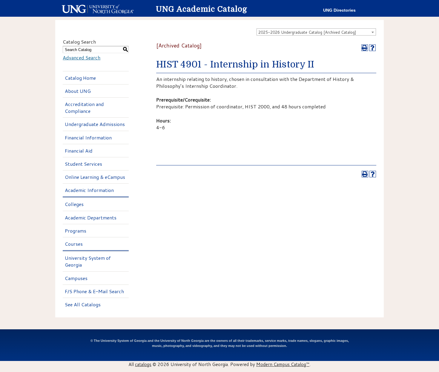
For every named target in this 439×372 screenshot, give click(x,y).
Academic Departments (90, 217)
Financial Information (88, 137)
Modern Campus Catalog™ (282, 364)
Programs (75, 230)
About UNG (78, 90)
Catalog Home (80, 77)
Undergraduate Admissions (95, 124)
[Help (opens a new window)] (372, 47)
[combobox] (316, 32)
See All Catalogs (83, 304)
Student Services (83, 163)
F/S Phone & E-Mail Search (94, 291)
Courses (74, 243)
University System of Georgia (88, 261)
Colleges (74, 204)
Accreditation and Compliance (84, 107)
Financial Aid (79, 150)
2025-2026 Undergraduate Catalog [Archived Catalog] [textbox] (307, 32)
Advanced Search (81, 57)
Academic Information (89, 190)
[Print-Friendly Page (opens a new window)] (364, 47)
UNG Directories (339, 10)
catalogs (143, 364)
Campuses (76, 278)
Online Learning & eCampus (95, 176)
